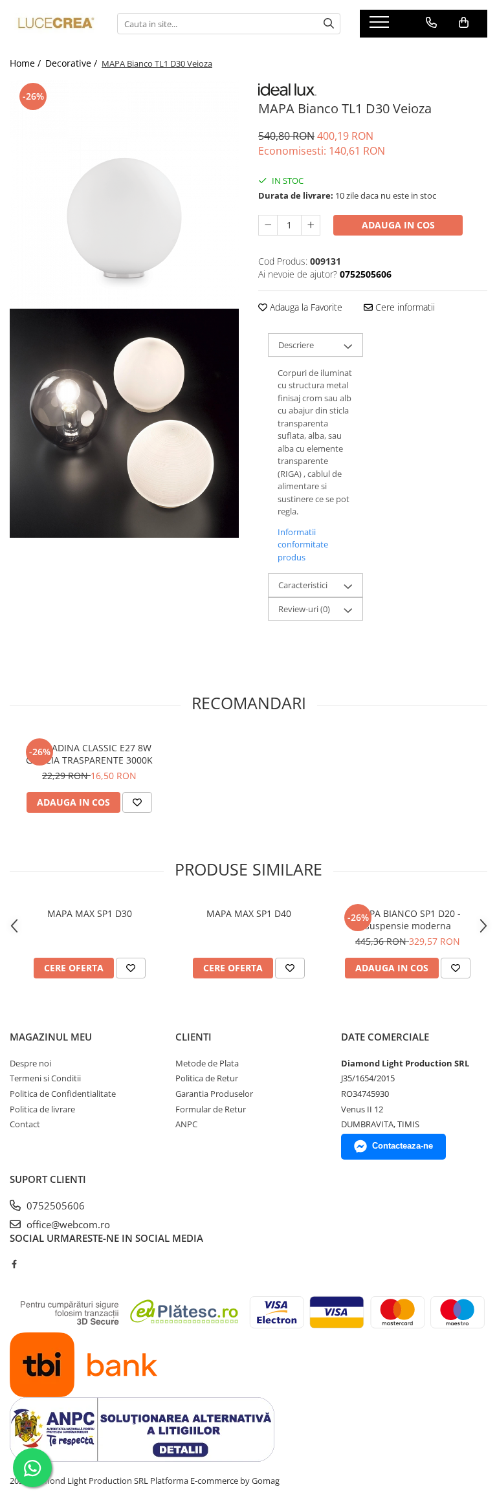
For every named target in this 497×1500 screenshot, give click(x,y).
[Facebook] (14, 1264)
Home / (26, 63)
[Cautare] (328, 23)
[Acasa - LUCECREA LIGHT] (54, 23)
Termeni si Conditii (45, 1078)
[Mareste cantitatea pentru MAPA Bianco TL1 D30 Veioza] (310, 225)
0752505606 (54, 1205)
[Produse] (381, 26)
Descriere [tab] (296, 345)
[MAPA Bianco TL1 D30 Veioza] (124, 194)
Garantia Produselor (214, 1093)
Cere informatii (404, 307)
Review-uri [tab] (304, 609)
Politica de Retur (206, 1078)
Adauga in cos (398, 225)
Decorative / (72, 63)
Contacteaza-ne (402, 1146)
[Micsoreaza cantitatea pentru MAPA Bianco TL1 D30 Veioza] (268, 225)
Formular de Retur (210, 1109)
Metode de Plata (207, 1063)
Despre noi (30, 1063)
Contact (25, 1124)
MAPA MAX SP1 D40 (248, 913)
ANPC (186, 1124)
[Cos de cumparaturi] (464, 23)
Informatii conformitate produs (303, 544)
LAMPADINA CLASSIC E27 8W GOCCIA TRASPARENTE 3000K (89, 754)
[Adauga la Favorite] (137, 802)
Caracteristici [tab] (302, 585)
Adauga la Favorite (304, 307)
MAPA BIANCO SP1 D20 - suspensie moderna (408, 919)
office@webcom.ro (67, 1224)
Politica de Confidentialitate (63, 1093)
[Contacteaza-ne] (431, 23)
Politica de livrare (42, 1109)
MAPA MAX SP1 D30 (89, 913)
